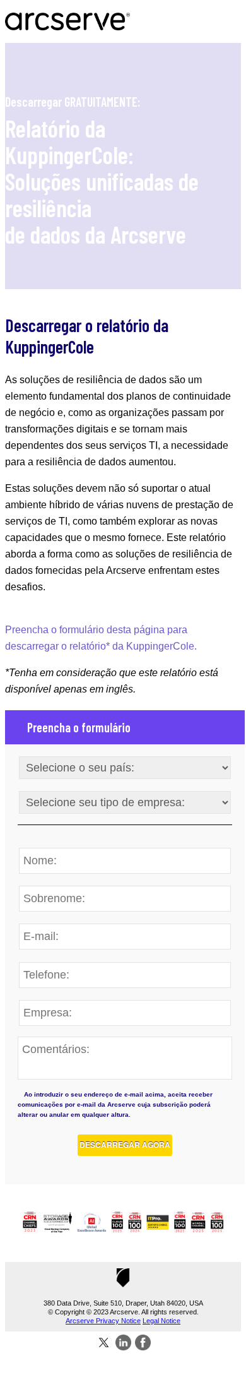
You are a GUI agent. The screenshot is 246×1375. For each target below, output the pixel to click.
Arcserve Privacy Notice (103, 1320)
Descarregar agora (124, 1144)
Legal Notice (161, 1320)
